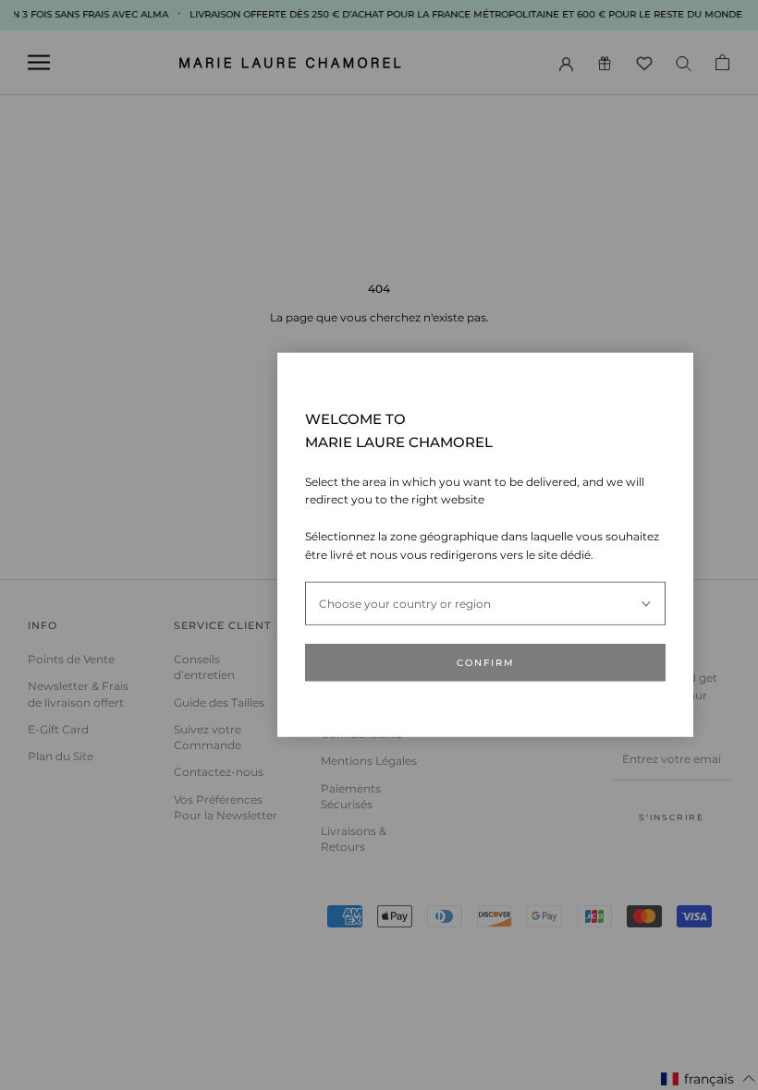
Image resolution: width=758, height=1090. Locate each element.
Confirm (486, 663)
